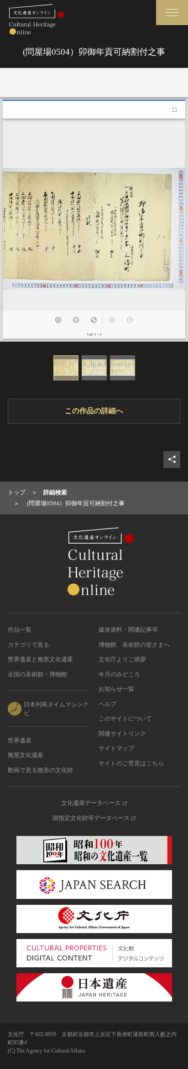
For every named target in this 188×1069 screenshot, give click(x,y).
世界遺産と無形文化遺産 (40, 659)
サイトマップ (116, 748)
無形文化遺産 (25, 755)
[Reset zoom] (94, 320)
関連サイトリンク (122, 733)
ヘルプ (107, 704)
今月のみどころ (119, 674)
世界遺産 (19, 740)
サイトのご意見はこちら (131, 763)
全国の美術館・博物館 (37, 674)
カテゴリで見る (28, 644)
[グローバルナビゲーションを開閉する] (172, 12)
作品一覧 (19, 629)
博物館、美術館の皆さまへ (134, 644)
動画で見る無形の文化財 (40, 770)
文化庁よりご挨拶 (122, 659)
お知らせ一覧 (116, 688)
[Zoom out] (76, 320)
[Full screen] (174, 110)
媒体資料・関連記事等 (128, 629)
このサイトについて (125, 718)
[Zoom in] (58, 320)
